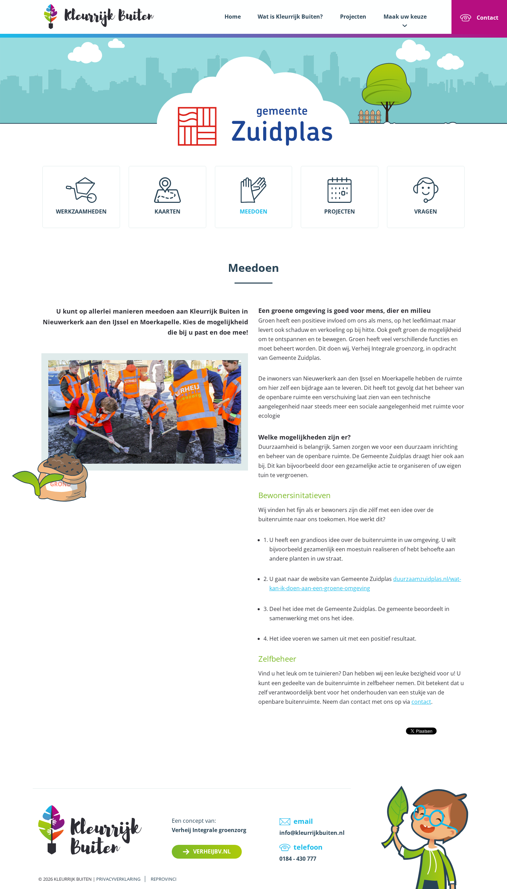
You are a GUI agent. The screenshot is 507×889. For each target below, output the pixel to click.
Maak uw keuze (405, 16)
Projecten (353, 16)
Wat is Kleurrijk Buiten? (290, 16)
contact (421, 701)
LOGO (99, 16)
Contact (487, 17)
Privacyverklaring (118, 879)
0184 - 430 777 (297, 858)
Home (233, 16)
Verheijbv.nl (212, 851)
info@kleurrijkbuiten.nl (312, 833)
